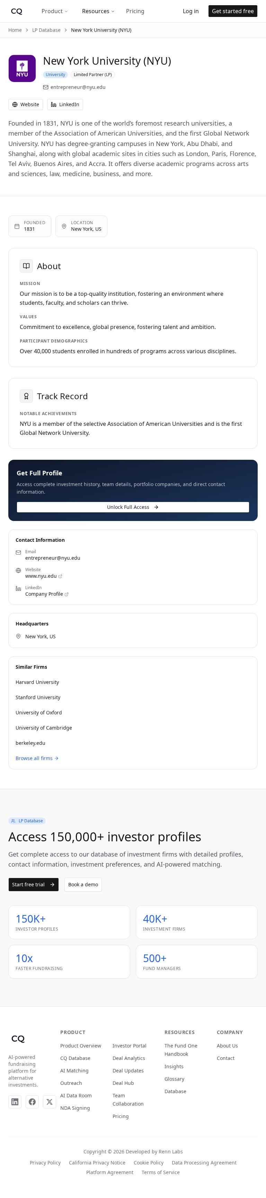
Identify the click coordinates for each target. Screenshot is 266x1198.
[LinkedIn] (14, 1101)
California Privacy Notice (97, 1162)
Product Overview (80, 1045)
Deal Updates (128, 1070)
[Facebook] (32, 1101)
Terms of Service (161, 1172)
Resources (95, 11)
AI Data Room (76, 1095)
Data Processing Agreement (204, 1162)
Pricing (135, 11)
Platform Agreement (109, 1172)
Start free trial (28, 884)
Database (175, 1091)
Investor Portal (130, 1045)
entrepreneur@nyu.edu (78, 87)
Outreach (71, 1083)
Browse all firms (34, 758)
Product (52, 11)
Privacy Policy (45, 1162)
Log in (191, 11)
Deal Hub (123, 1083)
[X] (49, 1101)
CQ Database (75, 1058)
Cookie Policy (148, 1162)
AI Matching (74, 1070)
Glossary (174, 1079)
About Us (227, 1045)
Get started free (233, 11)
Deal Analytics (129, 1058)
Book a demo (83, 884)
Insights (174, 1066)
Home (15, 30)
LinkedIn (69, 104)
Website (29, 104)
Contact (225, 1058)
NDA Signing (75, 1108)
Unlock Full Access (128, 507)
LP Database (46, 30)
